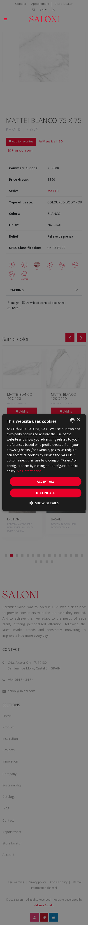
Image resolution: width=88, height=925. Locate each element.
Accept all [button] (46, 481)
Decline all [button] (45, 493)
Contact (20, 4)
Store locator (64, 4)
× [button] (78, 420)
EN (42, 10)
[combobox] (72, 420)
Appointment (40, 4)
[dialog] (44, 462)
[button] (44, 503)
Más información (29, 471)
